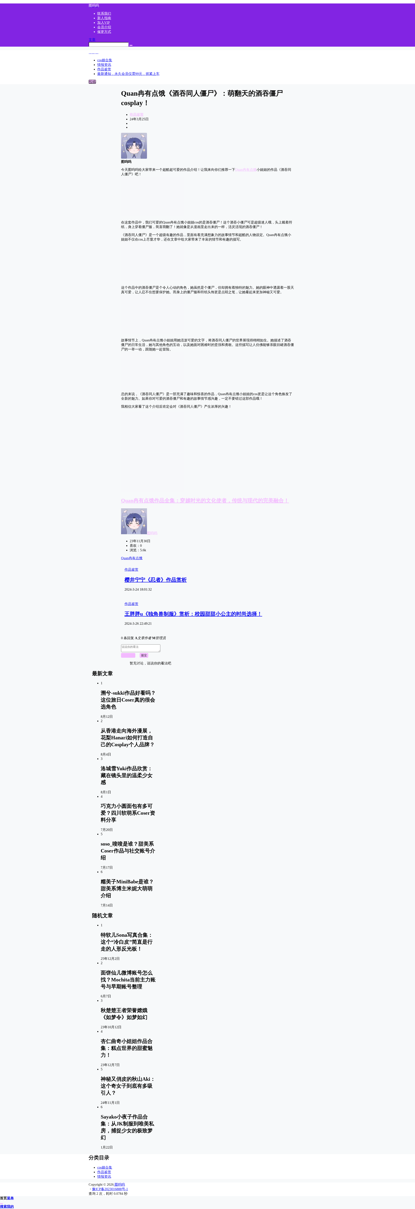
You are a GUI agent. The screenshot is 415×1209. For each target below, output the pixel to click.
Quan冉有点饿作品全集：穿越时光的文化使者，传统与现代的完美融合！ (205, 500)
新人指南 (104, 18)
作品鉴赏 (137, 114)
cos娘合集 (104, 1167)
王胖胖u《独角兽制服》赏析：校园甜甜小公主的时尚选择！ (193, 614)
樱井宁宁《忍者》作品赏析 (155, 580)
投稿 (92, 82)
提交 (144, 655)
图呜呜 (152, 533)
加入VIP (103, 22)
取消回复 (128, 655)
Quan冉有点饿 (246, 169)
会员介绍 (104, 27)
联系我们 (104, 13)
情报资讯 (104, 1176)
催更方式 (104, 31)
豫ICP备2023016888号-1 (110, 1189)
